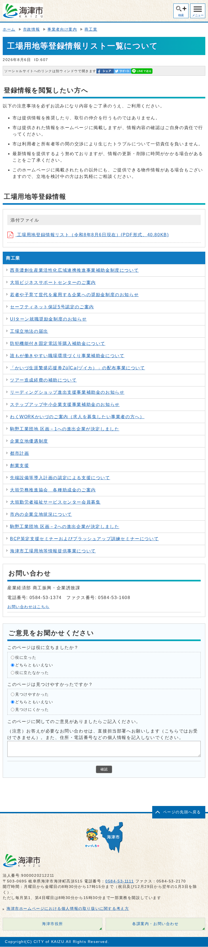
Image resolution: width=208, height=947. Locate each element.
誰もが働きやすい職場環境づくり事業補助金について (67, 355)
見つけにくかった (32, 709)
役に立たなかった (32, 672)
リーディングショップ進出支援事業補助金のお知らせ (67, 392)
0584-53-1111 (119, 881)
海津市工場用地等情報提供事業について (53, 551)
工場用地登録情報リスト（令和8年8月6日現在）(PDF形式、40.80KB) (92, 234)
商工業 (90, 29)
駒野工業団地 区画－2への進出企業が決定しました (64, 526)
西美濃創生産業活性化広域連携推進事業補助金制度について (74, 270)
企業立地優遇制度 (29, 441)
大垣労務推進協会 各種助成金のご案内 (53, 490)
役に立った (25, 657)
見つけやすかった (32, 694)
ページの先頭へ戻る (182, 812)
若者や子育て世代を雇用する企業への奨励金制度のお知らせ (74, 294)
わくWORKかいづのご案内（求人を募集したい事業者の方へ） (77, 416)
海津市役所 (52, 924)
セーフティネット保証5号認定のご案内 (52, 307)
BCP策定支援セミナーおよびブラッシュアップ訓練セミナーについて (84, 538)
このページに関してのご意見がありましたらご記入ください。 (74, 721)
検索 (181, 15)
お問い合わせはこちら (28, 607)
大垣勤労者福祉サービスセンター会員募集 (55, 502)
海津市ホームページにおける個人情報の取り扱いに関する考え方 (67, 909)
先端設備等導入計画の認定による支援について (60, 477)
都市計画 (19, 453)
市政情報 (31, 29)
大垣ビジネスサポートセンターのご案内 (53, 282)
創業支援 (19, 465)
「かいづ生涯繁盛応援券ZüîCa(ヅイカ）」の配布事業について (77, 368)
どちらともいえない (34, 665)
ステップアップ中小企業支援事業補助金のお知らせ (65, 404)
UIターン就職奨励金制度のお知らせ (48, 319)
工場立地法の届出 (29, 331)
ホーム (9, 29)
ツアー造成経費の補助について (43, 380)
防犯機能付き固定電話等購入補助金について (57, 343)
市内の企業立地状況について (41, 514)
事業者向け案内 (62, 29)
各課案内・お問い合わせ (155, 924)
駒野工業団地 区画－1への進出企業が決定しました (64, 429)
